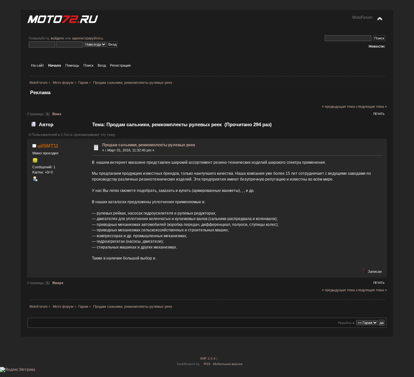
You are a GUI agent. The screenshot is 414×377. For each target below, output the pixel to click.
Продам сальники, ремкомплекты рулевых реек (148, 145)
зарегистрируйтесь (87, 38)
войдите (57, 38)
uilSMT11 (48, 146)
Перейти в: (346, 323)
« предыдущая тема (338, 106)
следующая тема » (371, 106)
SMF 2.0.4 (207, 358)
